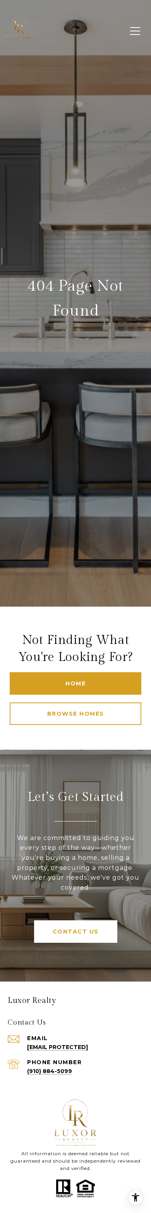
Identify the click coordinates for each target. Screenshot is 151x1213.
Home (75, 683)
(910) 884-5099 (49, 1071)
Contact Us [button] (76, 931)
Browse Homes (75, 713)
